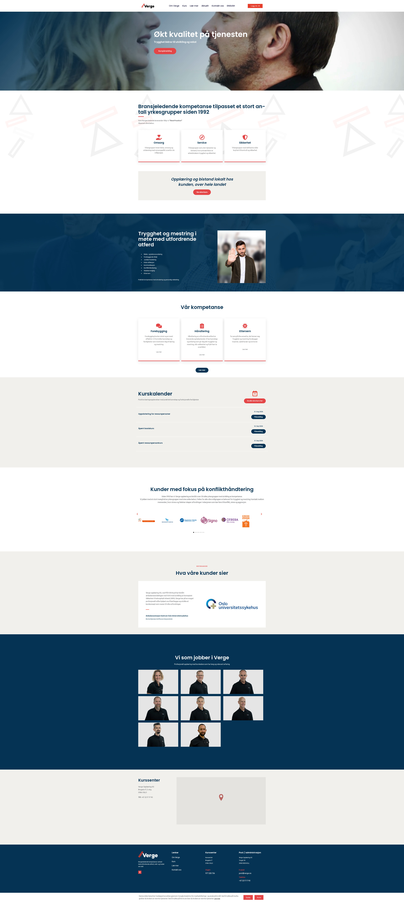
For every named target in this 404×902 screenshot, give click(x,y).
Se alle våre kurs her (255, 401)
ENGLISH (231, 5)
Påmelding (258, 417)
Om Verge (174, 5)
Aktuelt (205, 5)
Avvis (259, 897)
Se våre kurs (202, 192)
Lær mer (194, 5)
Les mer (217, 899)
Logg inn (254, 6)
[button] (137, 514)
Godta (248, 897)
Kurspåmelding (165, 51)
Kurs (184, 5)
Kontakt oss (218, 5)
